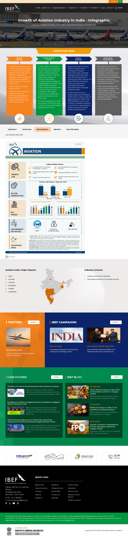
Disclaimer (72, 488)
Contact (110, 8)
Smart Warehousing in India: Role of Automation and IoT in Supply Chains (105, 392)
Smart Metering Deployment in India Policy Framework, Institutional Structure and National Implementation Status (31, 421)
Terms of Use (73, 491)
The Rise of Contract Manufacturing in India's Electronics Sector (33, 386)
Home (38, 8)
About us (45, 8)
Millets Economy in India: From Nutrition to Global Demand (103, 409)
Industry (72, 8)
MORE (33, 322)
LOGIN (113, 1)
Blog (103, 8)
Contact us (56, 495)
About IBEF (56, 491)
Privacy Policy (73, 485)
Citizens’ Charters (74, 500)
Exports (94, 8)
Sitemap (55, 498)
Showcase (26, 129)
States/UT (83, 8)
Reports (57, 129)
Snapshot (12, 129)
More (119, 8)
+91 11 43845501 (16, 498)
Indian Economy (59, 8)
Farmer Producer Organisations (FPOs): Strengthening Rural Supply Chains (104, 427)
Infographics (42, 129)
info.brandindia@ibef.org (19, 500)
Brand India (39, 485)
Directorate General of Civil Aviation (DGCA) (103, 279)
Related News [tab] (73, 129)
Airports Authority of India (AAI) (98, 276)
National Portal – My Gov (74, 496)
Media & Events (57, 488)
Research (55, 485)
